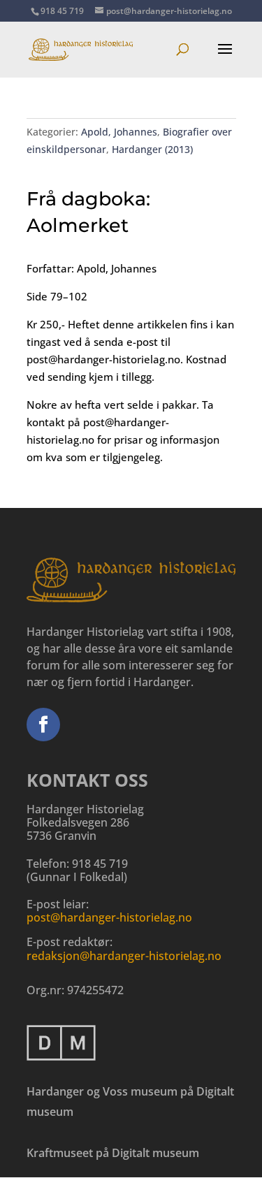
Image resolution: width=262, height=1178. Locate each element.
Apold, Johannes (119, 131)
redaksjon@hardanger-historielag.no (124, 956)
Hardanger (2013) (152, 149)
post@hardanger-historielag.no (109, 917)
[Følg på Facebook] (43, 724)
